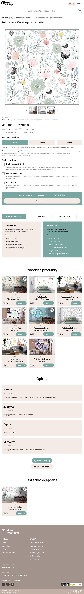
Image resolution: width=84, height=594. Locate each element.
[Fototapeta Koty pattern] (14, 315)
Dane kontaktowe (8, 553)
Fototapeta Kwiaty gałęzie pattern (14, 508)
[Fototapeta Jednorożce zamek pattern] (42, 284)
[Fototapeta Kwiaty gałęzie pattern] (14, 495)
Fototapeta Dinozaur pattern (14, 298)
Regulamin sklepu (36, 549)
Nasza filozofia (7, 546)
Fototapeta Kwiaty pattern (42, 360)
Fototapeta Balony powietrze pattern (42, 329)
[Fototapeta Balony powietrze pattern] (42, 315)
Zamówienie (40, 201)
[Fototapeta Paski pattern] (69, 315)
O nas (4, 543)
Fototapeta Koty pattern (14, 329)
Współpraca (34, 559)
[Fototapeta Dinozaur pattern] (14, 284)
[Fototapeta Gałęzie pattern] (69, 284)
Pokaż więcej (43, 460)
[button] (26, 110)
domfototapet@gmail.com (14, 575)
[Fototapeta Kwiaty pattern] (42, 347)
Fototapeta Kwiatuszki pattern (14, 360)
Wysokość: (24, 124)
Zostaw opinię (44, 466)
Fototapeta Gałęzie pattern (69, 298)
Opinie (4, 549)
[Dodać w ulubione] (25, 279)
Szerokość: (7, 124)
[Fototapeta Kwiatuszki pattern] (14, 347)
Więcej (20, 303)
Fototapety (8, 18)
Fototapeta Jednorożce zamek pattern (42, 298)
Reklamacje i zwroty (37, 556)
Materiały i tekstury (37, 543)
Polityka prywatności (37, 553)
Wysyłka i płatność (36, 546)
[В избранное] (70, 4)
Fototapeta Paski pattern (69, 329)
